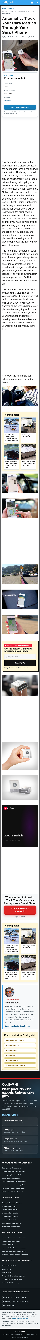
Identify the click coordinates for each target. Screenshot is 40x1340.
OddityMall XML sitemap (10, 1283)
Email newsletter (8, 1305)
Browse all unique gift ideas (15, 1065)
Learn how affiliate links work (20, 1318)
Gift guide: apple (11, 1050)
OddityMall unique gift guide (12, 1203)
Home (4, 8)
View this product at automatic (20, 910)
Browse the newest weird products (14, 1238)
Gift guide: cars (11, 1055)
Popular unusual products (11, 1241)
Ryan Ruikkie (9, 37)
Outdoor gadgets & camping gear (13, 1181)
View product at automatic (20, 107)
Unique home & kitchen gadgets (13, 1171)
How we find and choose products (14, 1248)
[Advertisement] (20, 140)
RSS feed (25, 1301)
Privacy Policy (7, 1272)
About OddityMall (8, 1244)
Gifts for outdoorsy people (11, 1223)
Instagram (6, 1301)
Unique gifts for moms (10, 1216)
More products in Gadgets (15, 1040)
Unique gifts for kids (9, 1220)
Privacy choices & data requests (13, 1276)
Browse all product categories (12, 1192)
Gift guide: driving (12, 1060)
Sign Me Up (20, 663)
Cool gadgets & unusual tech (12, 1168)
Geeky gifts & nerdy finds (11, 1178)
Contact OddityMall (9, 1266)
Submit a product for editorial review (15, 1254)
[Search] (37, 2)
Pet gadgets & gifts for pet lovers (13, 1188)
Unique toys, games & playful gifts (14, 1185)
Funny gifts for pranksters (11, 1226)
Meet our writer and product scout (14, 1251)
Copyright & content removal (12, 1279)
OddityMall (10, 1084)
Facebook (6, 1297)
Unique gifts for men (9, 1206)
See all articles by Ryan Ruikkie (17, 1026)
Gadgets (11, 8)
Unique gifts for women (10, 1209)
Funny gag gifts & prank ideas (12, 1175)
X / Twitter (16, 1297)
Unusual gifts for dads (10, 1213)
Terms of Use (6, 1269)
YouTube (15, 1301)
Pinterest (25, 1297)
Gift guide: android (12, 1045)
